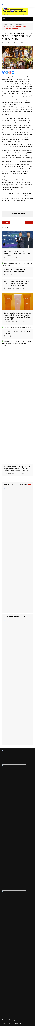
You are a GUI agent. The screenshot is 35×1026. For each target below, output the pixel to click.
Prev (7, 222)
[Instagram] (9, 72)
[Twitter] (6, 72)
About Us (4, 2)
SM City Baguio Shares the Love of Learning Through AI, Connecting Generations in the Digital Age (16, 283)
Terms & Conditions (18, 1023)
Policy (9, 1023)
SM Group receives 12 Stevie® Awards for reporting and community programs (17, 253)
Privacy (4, 1023)
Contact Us (11, 2)
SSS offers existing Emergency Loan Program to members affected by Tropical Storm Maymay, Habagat (17, 469)
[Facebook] (3, 72)
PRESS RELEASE (8, 42)
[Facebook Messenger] (13, 72)
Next (28, 222)
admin (6, 274)
